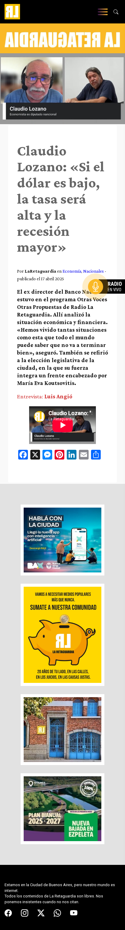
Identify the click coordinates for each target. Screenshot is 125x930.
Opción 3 (108, 301)
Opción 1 (108, 296)
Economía (71, 271)
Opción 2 (108, 299)
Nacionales (93, 271)
